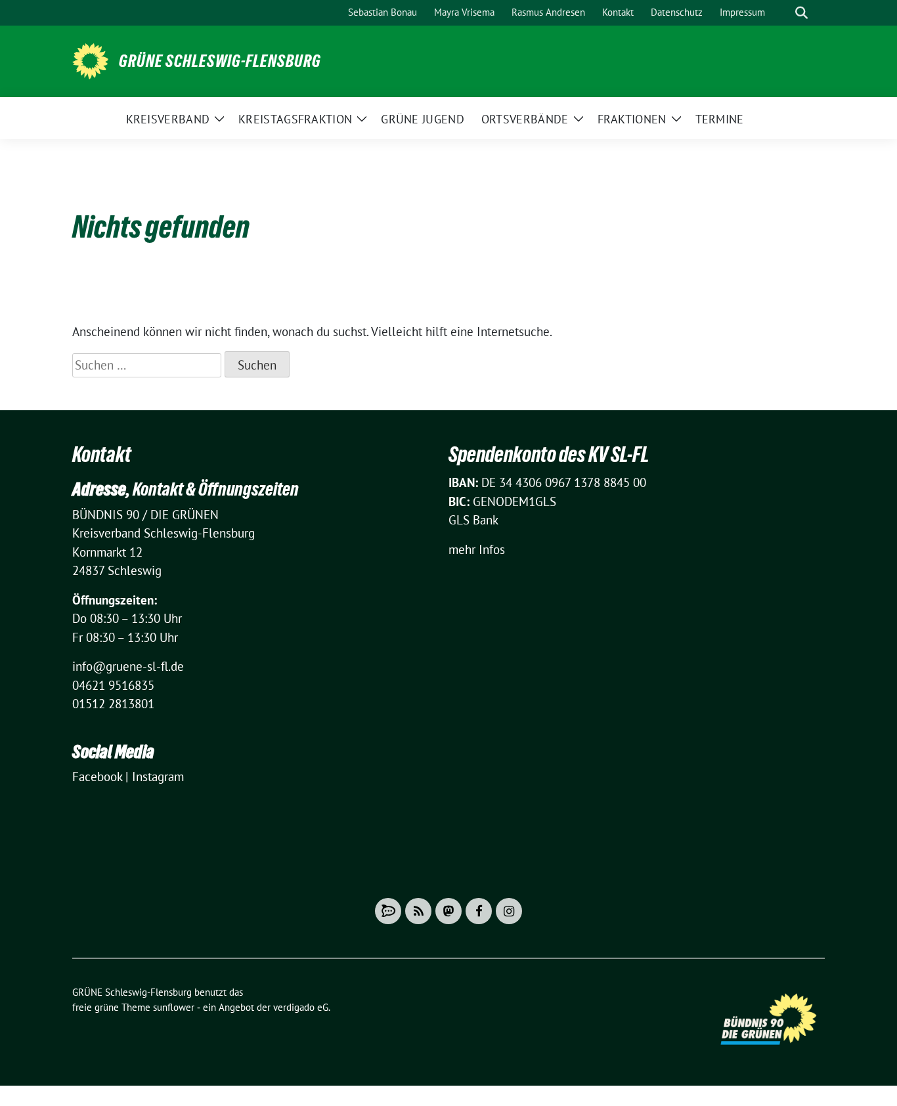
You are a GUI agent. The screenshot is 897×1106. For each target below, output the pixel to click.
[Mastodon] (448, 911)
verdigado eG (300, 1007)
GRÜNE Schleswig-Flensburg (220, 61)
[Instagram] (509, 911)
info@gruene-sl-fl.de (128, 666)
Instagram (158, 776)
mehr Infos (476, 549)
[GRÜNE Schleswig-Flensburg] (90, 60)
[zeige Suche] (801, 13)
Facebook (97, 776)
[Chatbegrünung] (388, 911)
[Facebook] (479, 911)
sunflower (173, 1007)
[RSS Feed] (418, 911)
